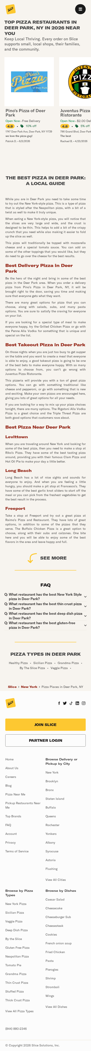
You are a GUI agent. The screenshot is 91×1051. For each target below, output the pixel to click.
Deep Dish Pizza (16, 930)
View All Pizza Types (19, 1011)
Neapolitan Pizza (17, 956)
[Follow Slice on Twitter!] (65, 703)
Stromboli (52, 987)
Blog (8, 786)
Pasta (50, 961)
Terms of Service (16, 851)
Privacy (10, 842)
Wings (50, 996)
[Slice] (10, 9)
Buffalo (51, 807)
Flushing (51, 869)
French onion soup (59, 943)
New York (29, 687)
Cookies (51, 934)
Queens (51, 816)
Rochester (52, 825)
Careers (10, 777)
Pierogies (52, 970)
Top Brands (13, 816)
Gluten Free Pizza (17, 948)
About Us (11, 768)
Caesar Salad (55, 899)
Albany (50, 842)
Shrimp (51, 978)
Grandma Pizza (16, 974)
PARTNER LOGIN (45, 740)
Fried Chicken (55, 952)
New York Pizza (16, 904)
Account (11, 834)
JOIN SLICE (45, 724)
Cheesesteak (54, 926)
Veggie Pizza (14, 921)
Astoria (51, 860)
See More (53, 558)
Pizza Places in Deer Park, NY (62, 687)
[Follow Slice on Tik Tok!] (71, 703)
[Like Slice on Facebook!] (59, 703)
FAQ (8, 825)
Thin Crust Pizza (16, 983)
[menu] (80, 9)
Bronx (50, 790)
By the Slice (13, 939)
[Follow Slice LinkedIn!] (77, 703)
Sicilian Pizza (14, 913)
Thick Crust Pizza (17, 1000)
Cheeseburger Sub (58, 917)
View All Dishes (56, 1007)
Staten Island (55, 799)
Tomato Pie (13, 965)
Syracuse (52, 851)
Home (9, 759)
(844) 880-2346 (16, 1029)
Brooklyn (52, 781)
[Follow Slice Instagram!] (84, 703)
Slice (12, 687)
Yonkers (51, 834)
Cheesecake (54, 908)
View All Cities (56, 880)
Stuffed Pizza (14, 991)
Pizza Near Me (15, 794)
